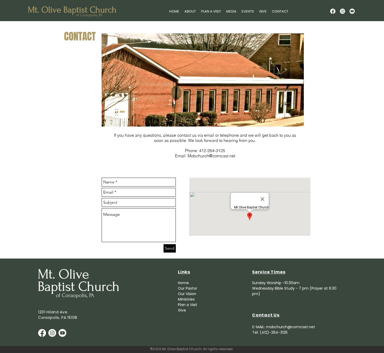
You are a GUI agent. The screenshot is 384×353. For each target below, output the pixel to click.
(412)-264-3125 (274, 332)
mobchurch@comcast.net (290, 327)
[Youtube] (352, 11)
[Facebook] (332, 11)
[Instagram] (342, 11)
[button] (190, 11)
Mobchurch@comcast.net (211, 155)
